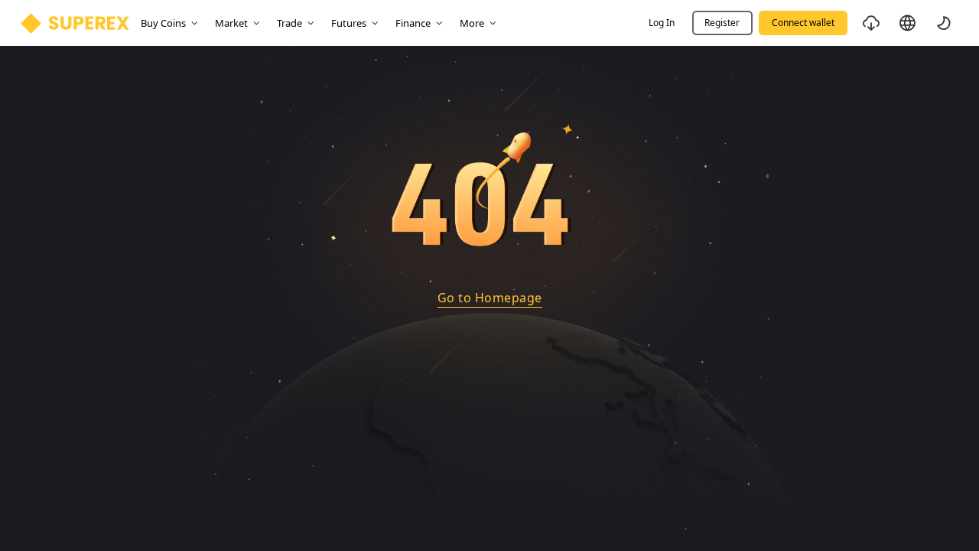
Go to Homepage (489, 297)
